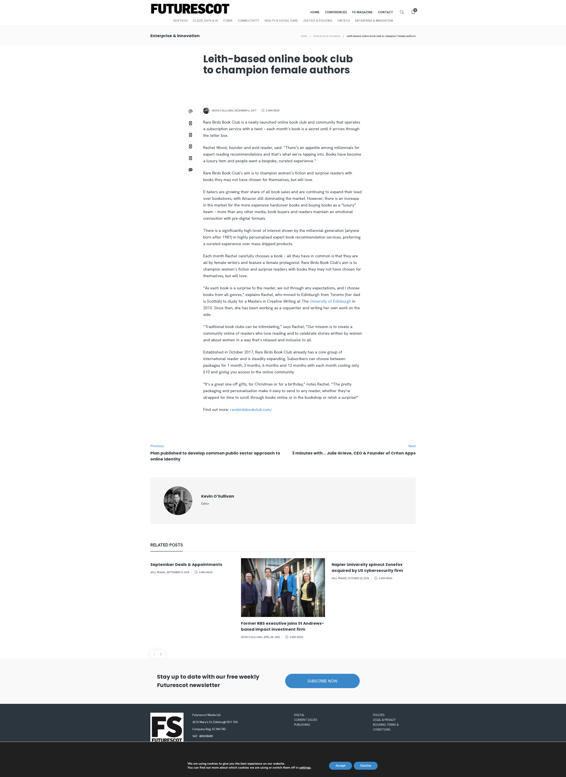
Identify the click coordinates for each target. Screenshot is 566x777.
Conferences (336, 12)
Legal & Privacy (384, 720)
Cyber (227, 21)
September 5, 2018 (177, 572)
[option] (192, 566)
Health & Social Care (281, 21)
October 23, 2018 (358, 578)
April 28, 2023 (272, 637)
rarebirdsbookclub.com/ (251, 409)
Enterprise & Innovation (374, 21)
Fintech (343, 21)
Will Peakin (157, 572)
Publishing (302, 725)
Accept (340, 766)
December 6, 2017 (245, 110)
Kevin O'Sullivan (222, 110)
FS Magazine (362, 12)
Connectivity (248, 21)
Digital (299, 715)
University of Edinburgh (330, 301)
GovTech (180, 21)
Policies (379, 715)
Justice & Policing (317, 21)
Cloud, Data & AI (205, 21)
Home (314, 12)
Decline (365, 766)
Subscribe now (322, 680)
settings (305, 768)
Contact (385, 12)
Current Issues (305, 720)
